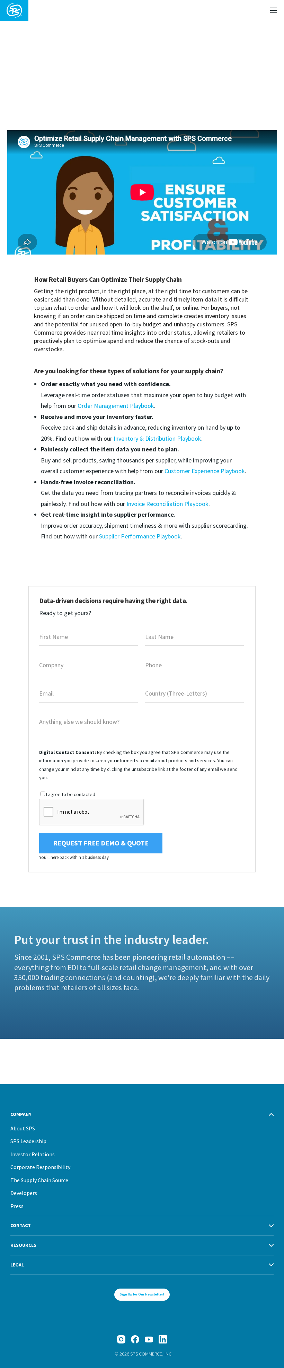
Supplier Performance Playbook (140, 536)
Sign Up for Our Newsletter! (142, 1294)
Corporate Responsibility (40, 1167)
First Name (53, 637)
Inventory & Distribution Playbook (157, 438)
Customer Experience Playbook (205, 471)
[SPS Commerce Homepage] (14, 10)
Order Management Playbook (116, 406)
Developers (23, 1192)
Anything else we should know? (79, 722)
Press (17, 1206)
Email (46, 694)
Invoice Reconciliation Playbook (167, 504)
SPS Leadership (28, 1141)
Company (51, 666)
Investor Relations (32, 1154)
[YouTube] (149, 1339)
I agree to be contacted (70, 794)
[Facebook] (135, 1339)
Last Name (159, 637)
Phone (153, 666)
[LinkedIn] (163, 1339)
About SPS (22, 1128)
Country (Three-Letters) (176, 694)
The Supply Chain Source (39, 1180)
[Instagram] (121, 1339)
